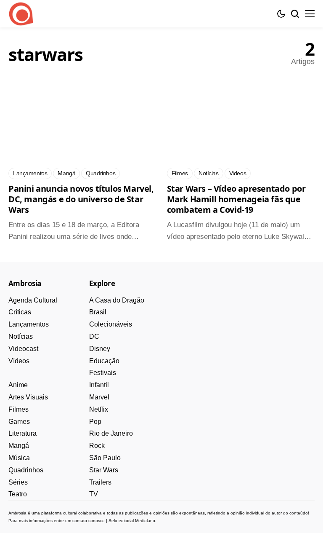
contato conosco (88, 520)
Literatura (22, 433)
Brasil (97, 312)
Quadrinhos (25, 470)
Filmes (18, 409)
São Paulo (105, 457)
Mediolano (145, 520)
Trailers (100, 482)
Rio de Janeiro (111, 433)
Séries (18, 482)
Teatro (17, 494)
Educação (104, 360)
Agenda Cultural (32, 300)
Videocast (23, 348)
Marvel (99, 397)
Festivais (102, 372)
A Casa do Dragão (116, 300)
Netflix (98, 409)
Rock (97, 445)
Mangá (18, 445)
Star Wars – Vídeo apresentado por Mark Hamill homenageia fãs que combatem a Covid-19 (236, 199)
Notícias (20, 336)
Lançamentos (28, 324)
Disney (99, 348)
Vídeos (18, 360)
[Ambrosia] (21, 14)
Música (19, 457)
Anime (18, 384)
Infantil (99, 384)
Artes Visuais (28, 397)
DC (94, 336)
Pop (95, 421)
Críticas (19, 312)
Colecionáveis (110, 324)
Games (19, 421)
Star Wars (103, 470)
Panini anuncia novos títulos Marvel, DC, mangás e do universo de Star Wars (81, 199)
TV (93, 494)
